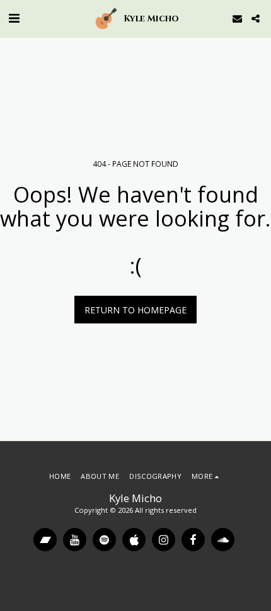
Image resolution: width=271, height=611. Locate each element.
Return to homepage (135, 310)
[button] (14, 18)
